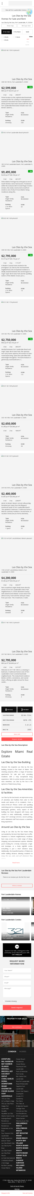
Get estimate (17, 1027)
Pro (28, 42)
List (28, 39)
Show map (10, 26)
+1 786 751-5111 (21, 1182)
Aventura (5, 1059)
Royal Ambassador (22, 1084)
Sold (27, 32)
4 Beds (6, 40)
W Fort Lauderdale (22, 1116)
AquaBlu (4, 1111)
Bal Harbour (7, 1061)
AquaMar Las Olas (7, 1113)
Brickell (5, 1069)
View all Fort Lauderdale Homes (15, 10)
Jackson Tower (6, 1141)
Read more (16, 863)
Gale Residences (6, 1138)
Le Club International (8, 1158)
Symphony (19, 1099)
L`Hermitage (5, 1163)
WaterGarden (20, 1118)
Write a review (17, 885)
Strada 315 (19, 1096)
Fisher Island (7, 1091)
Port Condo (20, 1074)
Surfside (20, 1163)
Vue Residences (21, 1113)
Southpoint (19, 1094)
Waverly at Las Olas (22, 1121)
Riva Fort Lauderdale (22, 1081)
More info (17, 734)
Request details (17, 739)
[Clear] (29, 3)
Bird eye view (26, 26)
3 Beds (6, 37)
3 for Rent (17, 32)
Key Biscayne (22, 1133)
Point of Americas (21, 1071)
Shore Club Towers (22, 1091)
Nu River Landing (6, 1165)
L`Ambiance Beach (7, 1160)
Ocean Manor (5, 1168)
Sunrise (19, 1160)
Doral (4, 1081)
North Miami (22, 1145)
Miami (19, 1136)
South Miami (22, 1153)
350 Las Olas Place (7, 1103)
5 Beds (17, 37)
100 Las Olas (5, 1099)
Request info (5, 1193)
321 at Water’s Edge (7, 1101)
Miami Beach (22, 1138)
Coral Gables (7, 1079)
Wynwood (21, 1170)
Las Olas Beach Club (7, 1143)
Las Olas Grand (6, 1150)
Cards (27, 45)
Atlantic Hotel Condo (7, 1116)
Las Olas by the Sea (22, 79)
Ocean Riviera (20, 1064)
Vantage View (20, 1108)
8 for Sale (6, 32)
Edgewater (6, 1089)
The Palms (19, 1101)
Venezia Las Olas (21, 1111)
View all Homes (28, 1193)
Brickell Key (7, 1071)
